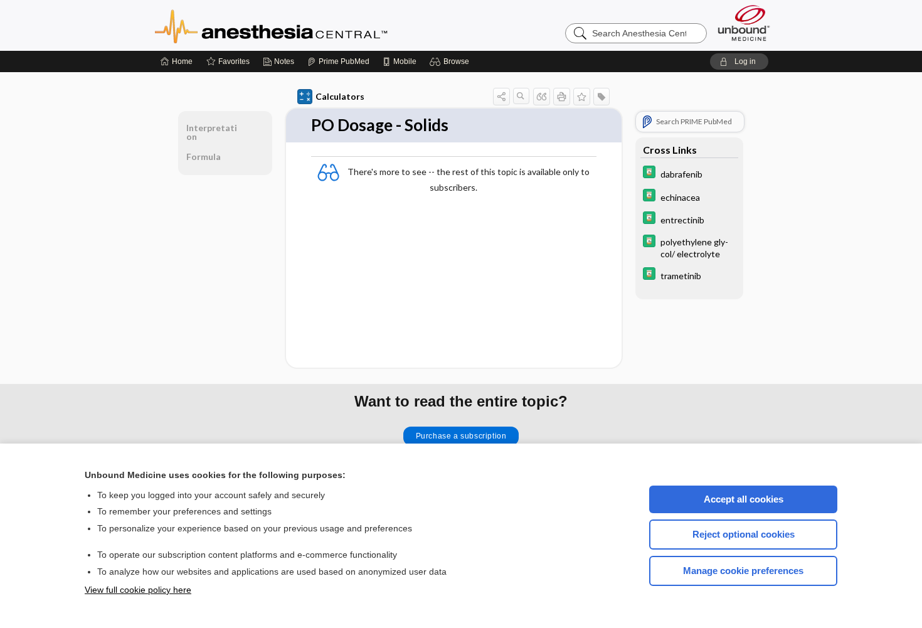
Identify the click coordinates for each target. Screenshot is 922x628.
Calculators (339, 96)
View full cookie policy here (138, 590)
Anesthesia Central (310, 25)
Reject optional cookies (743, 534)
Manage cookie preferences (743, 570)
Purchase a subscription (461, 436)
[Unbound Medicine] (743, 23)
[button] (451, 61)
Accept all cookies (743, 499)
